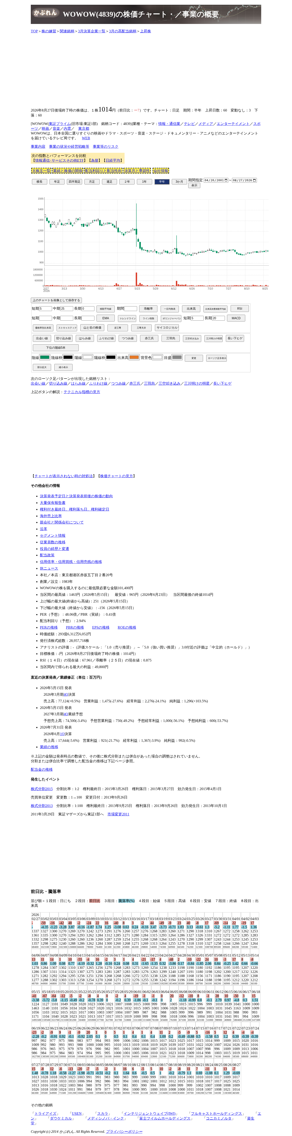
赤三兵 (134, 383)
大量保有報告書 (52, 503)
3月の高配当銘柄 (122, 31)
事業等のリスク (105, 146)
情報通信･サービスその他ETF (59, 160)
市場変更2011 (118, 814)
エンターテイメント (233, 124)
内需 (67, 128)
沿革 (43, 529)
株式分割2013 (42, 806)
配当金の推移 (42, 769)
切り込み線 (58, 383)
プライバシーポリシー (124, 1131)
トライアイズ (45, 1113)
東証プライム (60, 124)
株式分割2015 (42, 789)
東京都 (83, 128)
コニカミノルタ (219, 1118)
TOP (34, 31)
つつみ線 (118, 383)
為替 (94, 160)
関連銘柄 (67, 31)
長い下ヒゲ (222, 383)
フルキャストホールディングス (216, 1113)
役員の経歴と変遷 (54, 549)
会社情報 (161, 171)
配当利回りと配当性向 (103, 171)
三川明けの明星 (197, 383)
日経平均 (113, 160)
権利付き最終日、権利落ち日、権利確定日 (74, 509)
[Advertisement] (146, 69)
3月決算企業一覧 (91, 31)
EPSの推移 (101, 627)
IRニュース (49, 568)
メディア (205, 124)
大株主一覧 (41, 171)
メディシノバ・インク (105, 1118)
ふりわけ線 (98, 383)
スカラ (102, 1113)
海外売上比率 (51, 516)
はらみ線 (78, 383)
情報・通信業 (169, 124)
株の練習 (49, 31)
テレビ (189, 124)
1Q (62, 734)
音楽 (56, 128)
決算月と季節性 (137, 171)
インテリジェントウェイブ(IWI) (149, 1113)
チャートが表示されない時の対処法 (63, 476)
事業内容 (38, 146)
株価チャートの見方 (116, 476)
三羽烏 (149, 383)
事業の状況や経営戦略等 (69, 146)
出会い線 (38, 383)
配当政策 (47, 555)
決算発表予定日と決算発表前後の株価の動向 (76, 496)
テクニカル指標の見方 (82, 392)
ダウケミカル (61, 1118)
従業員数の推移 (52, 542)
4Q (66, 694)
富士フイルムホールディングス (164, 1118)
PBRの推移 (75, 627)
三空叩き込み (169, 383)
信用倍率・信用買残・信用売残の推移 (71, 562)
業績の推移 (49, 747)
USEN (77, 1113)
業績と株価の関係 (67, 171)
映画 (45, 128)
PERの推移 (49, 627)
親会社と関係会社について (62, 522)
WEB (86, 138)
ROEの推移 (127, 627)
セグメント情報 (52, 535)
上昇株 (145, 31)
